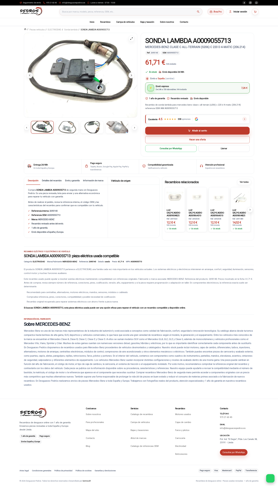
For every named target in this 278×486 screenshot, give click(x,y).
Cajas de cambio (183, 422)
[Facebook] (244, 3)
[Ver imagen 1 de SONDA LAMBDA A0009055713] (42, 127)
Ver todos (244, 182)
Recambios (105, 22)
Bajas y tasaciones (140, 430)
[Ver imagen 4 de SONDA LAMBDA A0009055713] (117, 127)
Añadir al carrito (199, 130)
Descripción (33, 180)
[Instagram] (250, 3)
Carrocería (180, 438)
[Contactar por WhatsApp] (270, 478)
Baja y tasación (147, 22)
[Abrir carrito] (255, 11)
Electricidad (180, 446)
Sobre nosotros (167, 22)
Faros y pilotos (182, 430)
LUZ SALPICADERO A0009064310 (195, 213)
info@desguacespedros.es (233, 428)
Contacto (184, 22)
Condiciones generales (41, 471)
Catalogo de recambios (142, 414)
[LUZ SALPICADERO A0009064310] (197, 197)
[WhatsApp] (256, 3)
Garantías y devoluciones (105, 471)
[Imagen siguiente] (131, 75)
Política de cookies (84, 471)
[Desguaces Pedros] (31, 11)
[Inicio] (25, 29)
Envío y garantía (72, 180)
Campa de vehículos (125, 22)
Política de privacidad (63, 471)
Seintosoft (87, 481)
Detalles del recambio (52, 180)
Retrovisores (181, 454)
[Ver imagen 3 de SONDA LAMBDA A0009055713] (92, 127)
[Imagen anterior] (30, 75)
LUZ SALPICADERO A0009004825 (173, 213)
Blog (88, 446)
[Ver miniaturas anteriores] (26, 127)
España (166, 78)
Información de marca (93, 180)
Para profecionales (95, 422)
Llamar (224, 148)
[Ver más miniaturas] (134, 127)
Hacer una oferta (197, 139)
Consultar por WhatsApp (171, 148)
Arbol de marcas (138, 438)
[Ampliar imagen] (131, 39)
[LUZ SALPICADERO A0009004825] (175, 197)
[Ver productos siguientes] (250, 209)
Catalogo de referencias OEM (145, 446)
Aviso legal (24, 471)
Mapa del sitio (92, 430)
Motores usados (183, 414)
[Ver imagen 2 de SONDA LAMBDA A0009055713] (67, 127)
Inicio (92, 22)
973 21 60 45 (226, 417)
